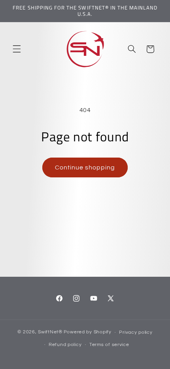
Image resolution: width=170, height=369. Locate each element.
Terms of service (109, 344)
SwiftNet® (50, 332)
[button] (17, 49)
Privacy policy (135, 332)
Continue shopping (85, 167)
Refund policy (65, 344)
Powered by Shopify (87, 332)
